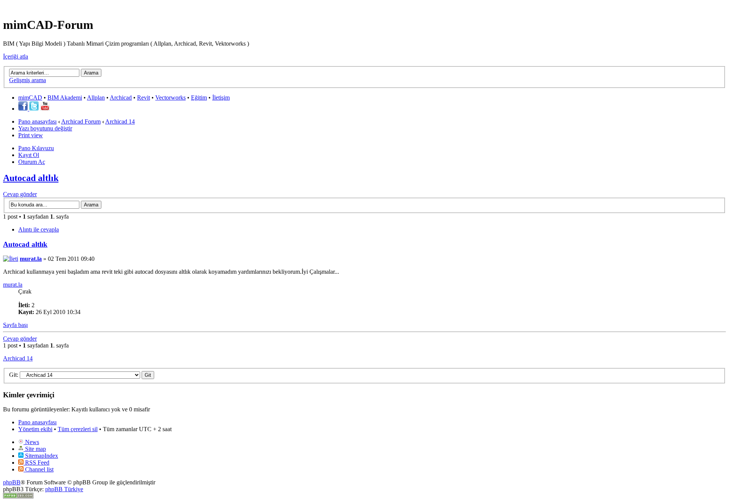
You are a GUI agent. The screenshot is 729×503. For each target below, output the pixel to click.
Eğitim (199, 97)
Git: (13, 374)
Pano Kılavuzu (36, 148)
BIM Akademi (64, 97)
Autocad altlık (30, 178)
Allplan (96, 97)
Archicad (121, 97)
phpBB (12, 482)
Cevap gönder (20, 194)
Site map (35, 449)
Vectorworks (170, 97)
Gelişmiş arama (27, 80)
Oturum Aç (31, 162)
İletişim (221, 97)
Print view (30, 135)
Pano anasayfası (37, 121)
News (31, 442)
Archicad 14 (120, 121)
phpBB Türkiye (64, 489)
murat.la (31, 258)
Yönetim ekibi (35, 429)
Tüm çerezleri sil (78, 429)
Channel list (39, 469)
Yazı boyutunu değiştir (45, 128)
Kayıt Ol (28, 155)
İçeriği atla (15, 56)
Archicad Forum (81, 121)
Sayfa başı (15, 325)
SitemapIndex (41, 455)
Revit (143, 97)
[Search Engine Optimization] (18, 496)
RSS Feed (36, 462)
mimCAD (30, 97)
